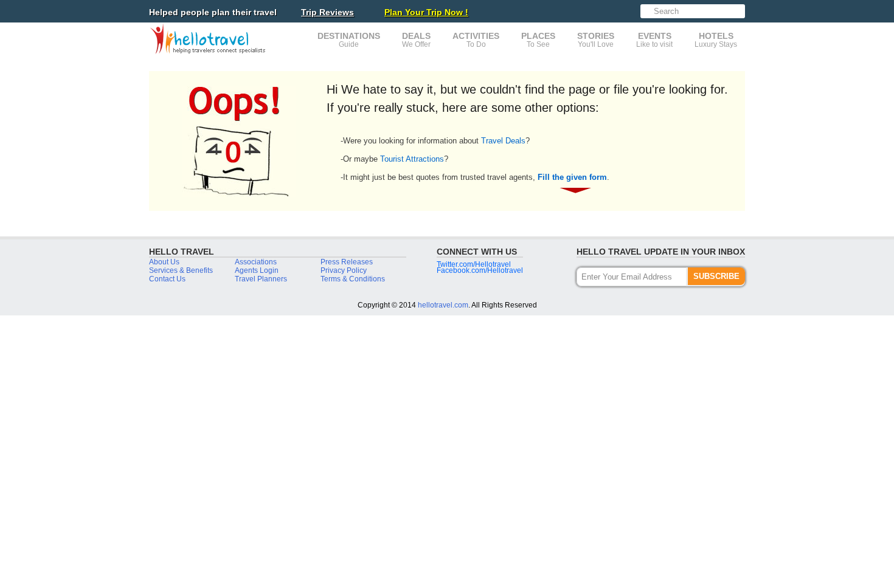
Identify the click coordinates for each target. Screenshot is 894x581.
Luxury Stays (716, 40)
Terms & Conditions (353, 279)
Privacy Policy (344, 270)
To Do (475, 40)
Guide (348, 40)
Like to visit (654, 40)
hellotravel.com (443, 305)
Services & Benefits (181, 270)
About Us (164, 262)
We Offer (416, 40)
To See (538, 40)
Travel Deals (503, 140)
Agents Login (257, 270)
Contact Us (167, 279)
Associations (256, 262)
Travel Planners (261, 279)
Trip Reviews (327, 12)
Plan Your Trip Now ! (426, 12)
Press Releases (347, 262)
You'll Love (595, 40)
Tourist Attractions (412, 158)
